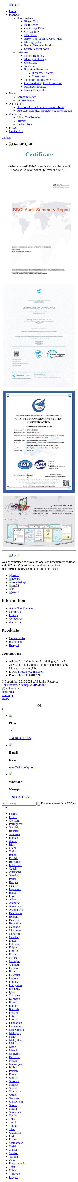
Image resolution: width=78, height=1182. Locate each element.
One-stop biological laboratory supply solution (44, 110)
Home (12, 11)
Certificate (15, 611)
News (12, 93)
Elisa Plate (30, 35)
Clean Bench (39, 76)
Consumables (25, 18)
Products (14, 14)
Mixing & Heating (35, 59)
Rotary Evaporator (35, 90)
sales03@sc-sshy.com (31, 671)
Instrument (23, 52)
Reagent (14, 645)
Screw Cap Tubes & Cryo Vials (43, 38)
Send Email (8, 691)
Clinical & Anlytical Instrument (43, 83)
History (21, 120)
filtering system (33, 42)
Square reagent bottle (36, 48)
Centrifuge (30, 62)
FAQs (12, 127)
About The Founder (29, 117)
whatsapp (7, 695)
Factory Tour (24, 124)
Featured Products (35, 86)
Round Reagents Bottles (38, 45)
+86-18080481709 (28, 675)
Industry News (25, 100)
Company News (26, 96)
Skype (5, 698)
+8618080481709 (19, 796)
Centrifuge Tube (34, 28)
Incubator (30, 66)
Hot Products (9, 685)
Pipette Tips (31, 21)
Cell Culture (31, 31)
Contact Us (16, 131)
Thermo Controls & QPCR (40, 79)
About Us (15, 114)
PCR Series (31, 24)
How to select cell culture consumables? (40, 107)
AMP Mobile (38, 685)
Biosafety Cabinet (42, 72)
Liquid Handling (34, 55)
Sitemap (24, 685)
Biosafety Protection (36, 69)
